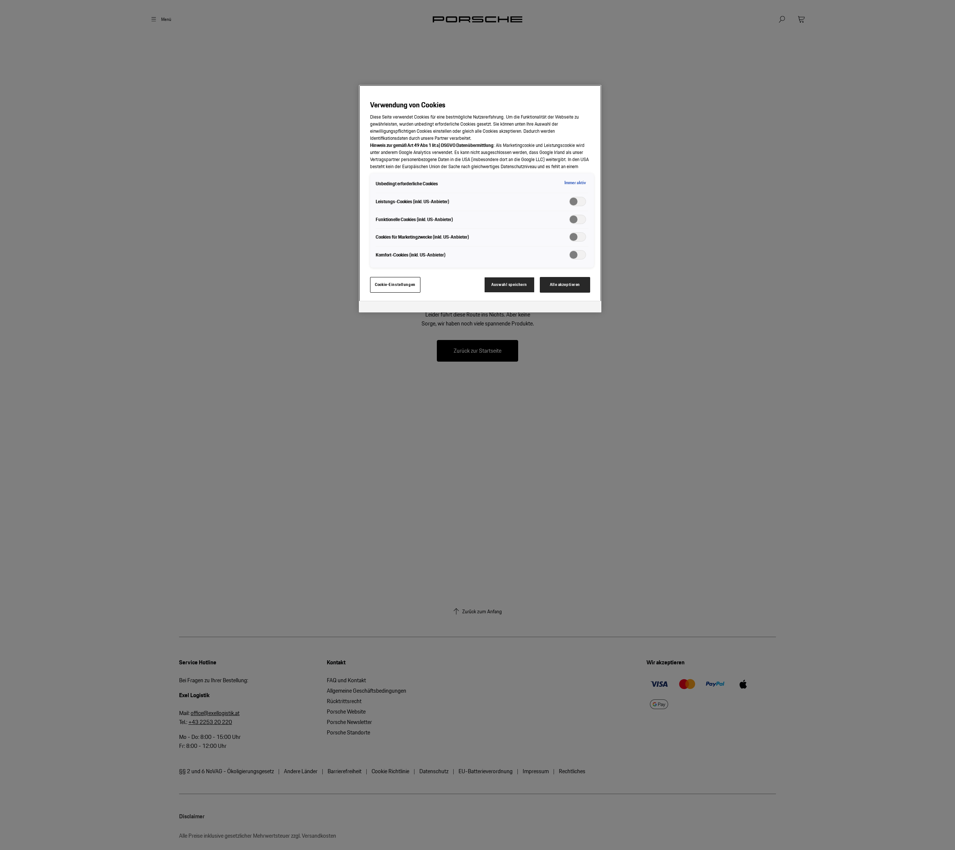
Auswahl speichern (509, 284)
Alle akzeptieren (565, 284)
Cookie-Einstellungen (395, 284)
